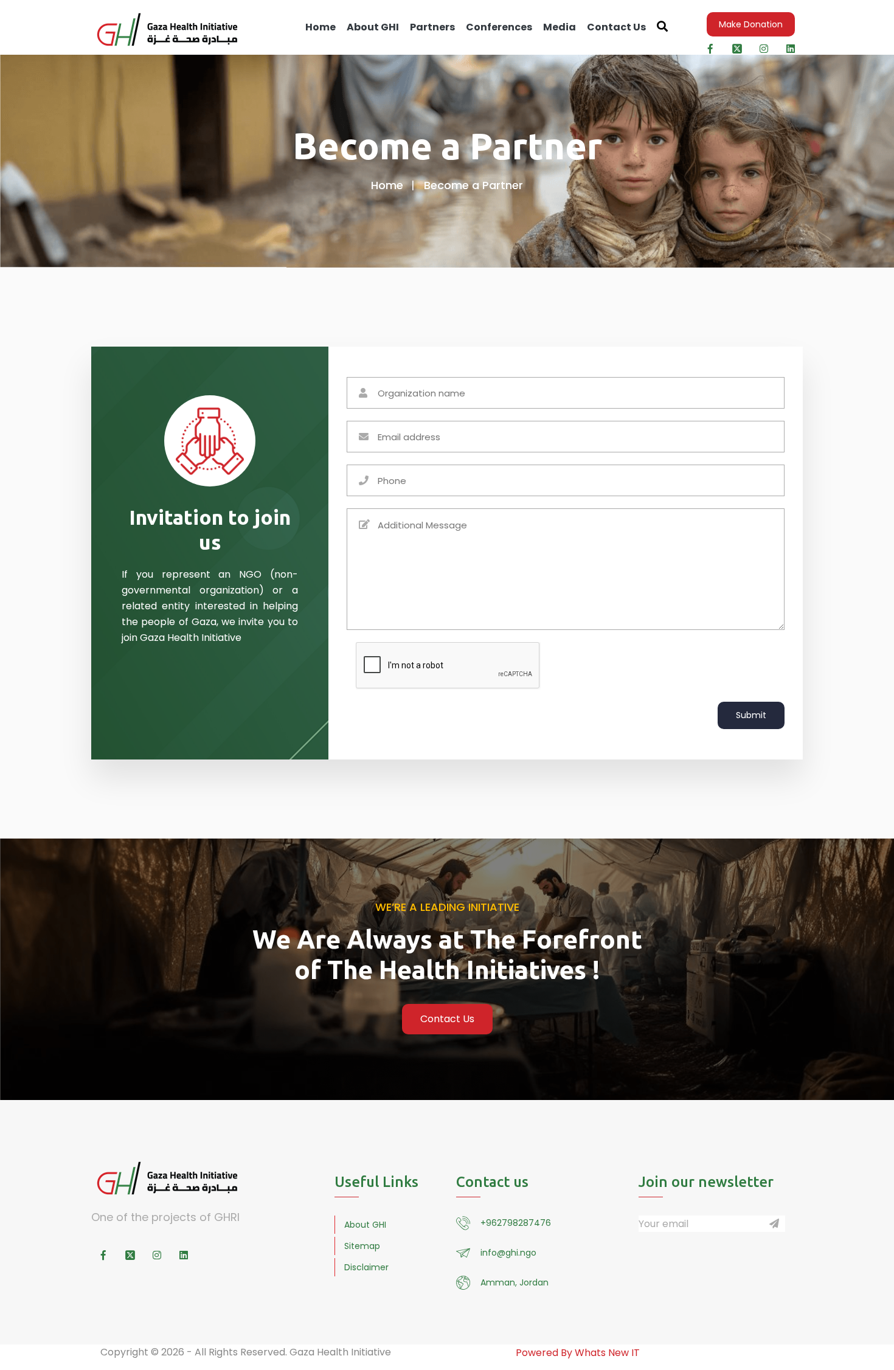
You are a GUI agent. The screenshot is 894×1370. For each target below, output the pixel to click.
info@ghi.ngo (508, 1253)
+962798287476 (515, 1223)
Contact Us (616, 27)
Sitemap (362, 1246)
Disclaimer (366, 1267)
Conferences (499, 27)
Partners (432, 27)
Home (320, 27)
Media (559, 27)
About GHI (373, 27)
